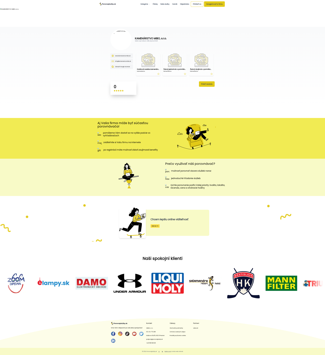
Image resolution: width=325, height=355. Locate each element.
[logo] (108, 4)
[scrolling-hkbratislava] (193, 283)
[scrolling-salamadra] (155, 283)
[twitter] (141, 334)
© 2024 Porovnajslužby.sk (149, 351)
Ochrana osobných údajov (177, 332)
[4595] (41, 283)
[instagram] (120, 334)
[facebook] (113, 334)
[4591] (268, 283)
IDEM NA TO (155, 226)
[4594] (79, 283)
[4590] (231, 283)
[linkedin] (113, 341)
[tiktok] (127, 334)
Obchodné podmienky (176, 328)
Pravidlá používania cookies (178, 335)
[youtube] (134, 334)
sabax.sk (195, 328)
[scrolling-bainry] (306, 283)
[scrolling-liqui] (117, 283)
